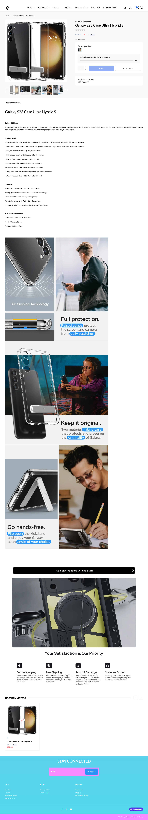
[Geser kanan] (123, 2)
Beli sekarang (128, 68)
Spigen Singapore (83, 21)
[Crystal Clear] (80, 50)
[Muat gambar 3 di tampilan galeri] (36, 90)
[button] (125, 8)
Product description (13, 103)
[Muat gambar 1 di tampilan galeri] (14, 90)
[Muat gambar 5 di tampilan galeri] (58, 90)
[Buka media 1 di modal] (36, 51)
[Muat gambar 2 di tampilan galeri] (25, 90)
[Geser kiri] (25, 2)
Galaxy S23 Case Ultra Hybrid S (19, 741)
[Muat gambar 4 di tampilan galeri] (47, 90)
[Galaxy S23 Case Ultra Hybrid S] (22, 731)
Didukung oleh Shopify (137, 816)
